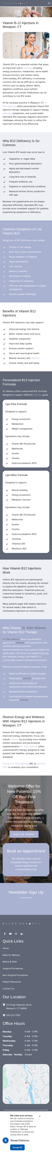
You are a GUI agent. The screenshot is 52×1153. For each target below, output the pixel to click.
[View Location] (4, 1004)
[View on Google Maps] (26, 1084)
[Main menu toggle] (49, 3)
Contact (7, 763)
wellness (27, 68)
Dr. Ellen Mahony (34, 628)
